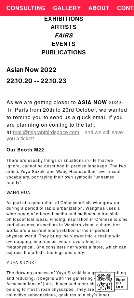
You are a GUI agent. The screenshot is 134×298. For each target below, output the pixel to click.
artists (64, 27)
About (99, 8)
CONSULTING (26, 8)
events (64, 44)
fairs (64, 35)
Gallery (67, 8)
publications (64, 52)
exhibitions (64, 18)
